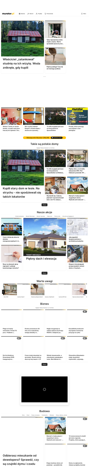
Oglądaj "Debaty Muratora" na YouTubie (44, 307)
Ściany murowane (35, 415)
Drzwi (28, 415)
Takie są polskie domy (44, 143)
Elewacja (52, 415)
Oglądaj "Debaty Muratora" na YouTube (46, 147)
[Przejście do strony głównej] (8, 14)
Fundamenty (44, 415)
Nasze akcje (44, 212)
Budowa (44, 411)
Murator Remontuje (30, 216)
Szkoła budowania (19, 216)
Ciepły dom (49, 216)
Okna (23, 415)
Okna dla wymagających (68, 216)
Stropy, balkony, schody (61, 415)
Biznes (44, 303)
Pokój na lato (57, 216)
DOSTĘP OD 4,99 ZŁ (57, 137)
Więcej (44, 205)
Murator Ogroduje (41, 216)
